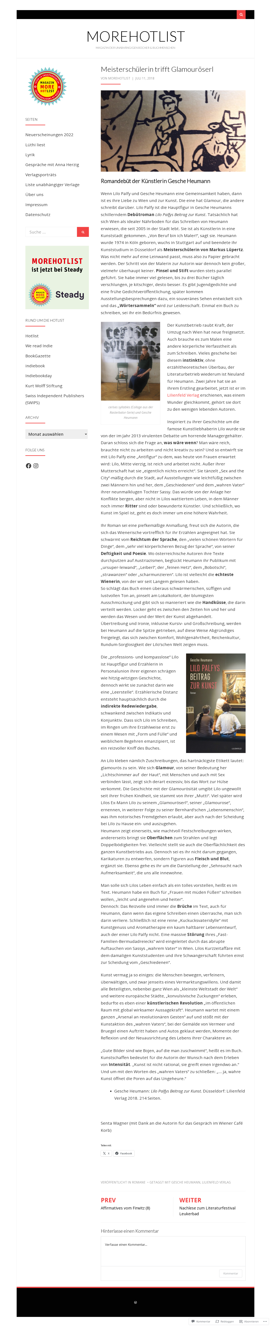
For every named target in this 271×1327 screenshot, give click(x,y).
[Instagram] (36, 466)
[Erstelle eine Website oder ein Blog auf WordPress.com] (135, 1302)
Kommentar (230, 1273)
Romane (138, 1182)
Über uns (34, 194)
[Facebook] (28, 466)
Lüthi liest (35, 144)
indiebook (35, 365)
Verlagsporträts (40, 174)
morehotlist (135, 36)
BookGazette (38, 356)
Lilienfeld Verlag (183, 395)
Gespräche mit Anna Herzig (52, 164)
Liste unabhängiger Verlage (52, 184)
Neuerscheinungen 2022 (49, 134)
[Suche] (241, 14)
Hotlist (32, 336)
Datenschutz (37, 214)
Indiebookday (38, 375)
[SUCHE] (83, 232)
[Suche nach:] (51, 232)
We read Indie (39, 345)
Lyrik (30, 154)
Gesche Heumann (185, 1182)
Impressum (36, 204)
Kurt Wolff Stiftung (43, 385)
